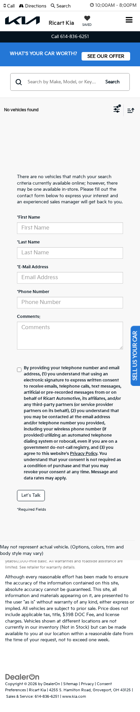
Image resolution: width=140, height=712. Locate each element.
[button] (11, 6)
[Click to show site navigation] (129, 20)
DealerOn (51, 684)
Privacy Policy (83, 453)
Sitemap (70, 684)
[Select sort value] (129, 110)
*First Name (28, 217)
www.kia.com (74, 696)
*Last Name (28, 242)
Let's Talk (30, 495)
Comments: (28, 316)
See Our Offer (105, 56)
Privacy (87, 684)
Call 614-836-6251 (70, 36)
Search (112, 82)
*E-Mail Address (32, 267)
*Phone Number (33, 291)
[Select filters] (116, 110)
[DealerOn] (22, 676)
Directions (35, 6)
